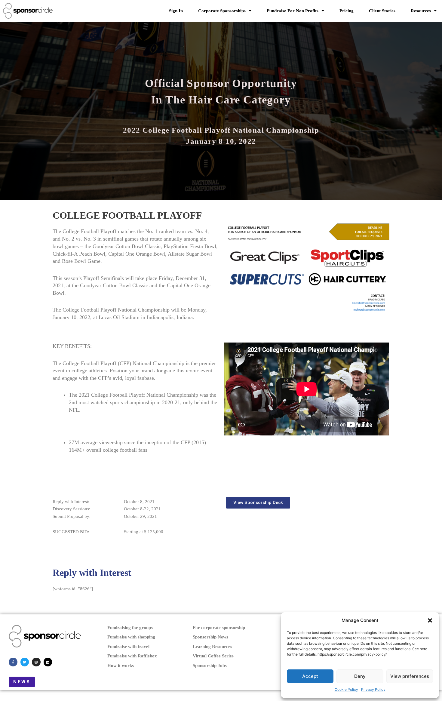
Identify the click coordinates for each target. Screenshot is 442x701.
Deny (360, 676)
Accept (310, 676)
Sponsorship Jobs (210, 665)
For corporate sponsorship (219, 627)
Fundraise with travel (128, 646)
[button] (430, 620)
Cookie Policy (346, 689)
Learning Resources (212, 646)
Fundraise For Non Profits (292, 10)
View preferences (409, 676)
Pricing (346, 10)
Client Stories (382, 10)
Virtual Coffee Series (213, 655)
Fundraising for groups (130, 627)
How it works (120, 665)
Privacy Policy (373, 689)
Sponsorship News (210, 637)
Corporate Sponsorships (222, 10)
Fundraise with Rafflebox (132, 655)
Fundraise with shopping (131, 637)
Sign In (176, 10)
